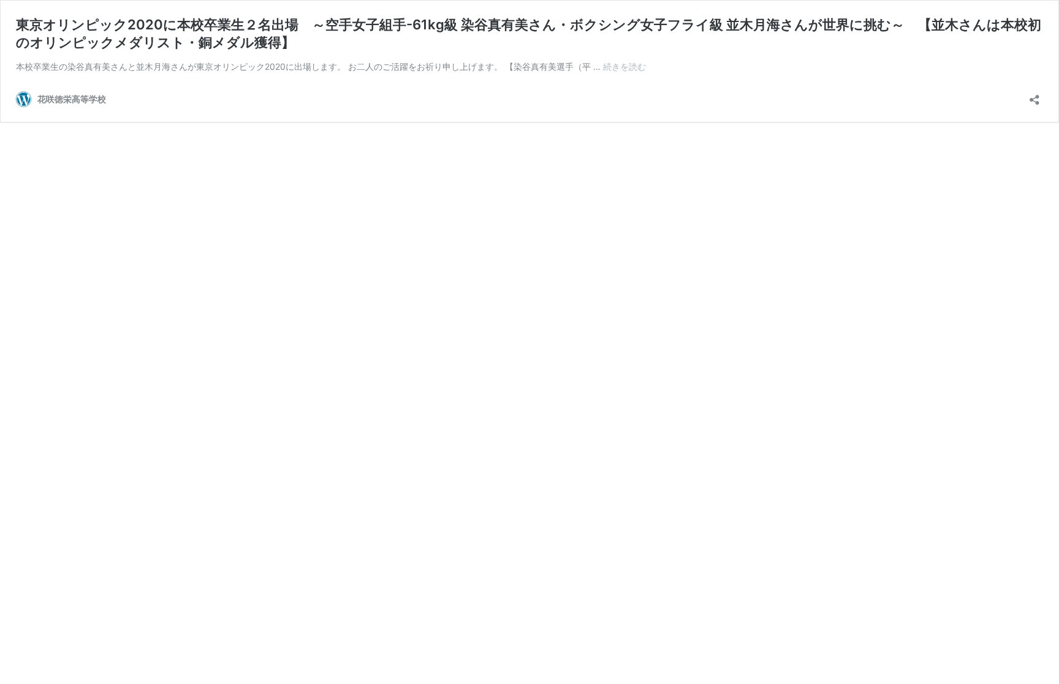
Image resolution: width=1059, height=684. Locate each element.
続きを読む (624, 66)
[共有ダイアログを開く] (1034, 95)
